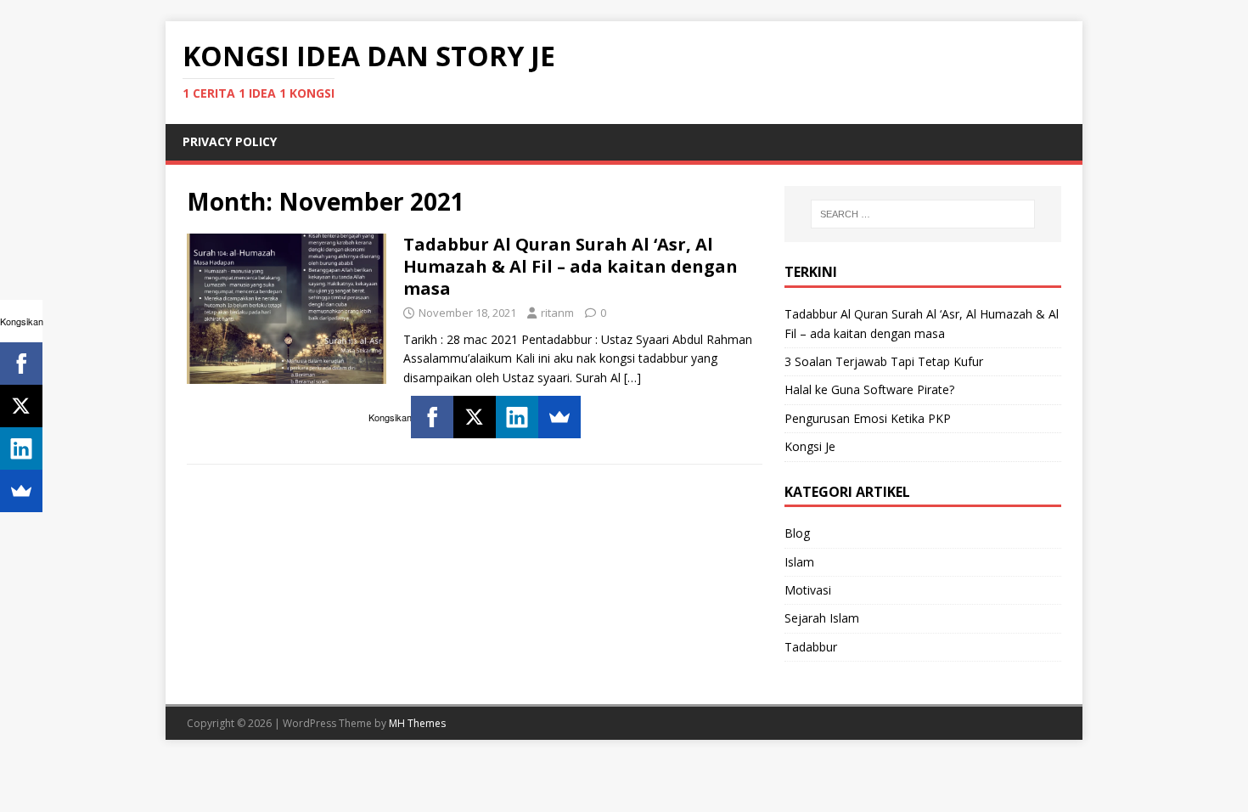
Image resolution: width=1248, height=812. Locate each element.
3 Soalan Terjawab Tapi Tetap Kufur (883, 361)
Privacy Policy (230, 141)
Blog (797, 533)
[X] (474, 417)
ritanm (557, 312)
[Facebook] (432, 417)
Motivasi (807, 590)
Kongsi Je (809, 446)
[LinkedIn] (517, 417)
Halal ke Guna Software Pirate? (869, 389)
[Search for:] (923, 214)
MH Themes (417, 723)
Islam (799, 562)
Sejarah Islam (821, 618)
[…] (632, 377)
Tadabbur (810, 647)
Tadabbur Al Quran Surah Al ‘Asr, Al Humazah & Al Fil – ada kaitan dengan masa (570, 266)
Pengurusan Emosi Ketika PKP (867, 418)
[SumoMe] (559, 417)
